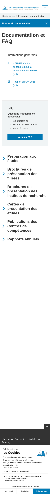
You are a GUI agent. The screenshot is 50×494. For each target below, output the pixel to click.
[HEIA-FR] (21, 8)
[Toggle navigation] (45, 8)
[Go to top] (47, 427)
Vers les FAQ (25, 137)
